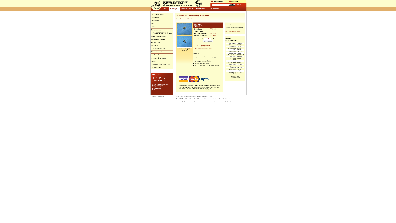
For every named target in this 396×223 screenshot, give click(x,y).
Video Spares (155, 20)
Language (234, 1)
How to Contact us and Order (203, 49)
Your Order (200, 9)
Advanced (238, 4)
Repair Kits (154, 45)
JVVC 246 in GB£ (200, 101)
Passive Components (157, 14)
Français (225, 101)
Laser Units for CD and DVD (159, 49)
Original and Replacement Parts (160, 64)
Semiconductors (156, 30)
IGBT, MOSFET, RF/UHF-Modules (161, 33)
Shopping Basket (218, 1)
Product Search (187, 9)
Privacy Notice (156, 88)
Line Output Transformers (158, 55)
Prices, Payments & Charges (160, 84)
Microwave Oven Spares (158, 58)
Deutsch (219, 101)
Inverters (153, 61)
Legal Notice (212, 98)
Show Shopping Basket (202, 45)
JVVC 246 (189, 18)
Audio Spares (155, 17)
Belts (152, 23)
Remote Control (155, 42)
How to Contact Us (157, 85)
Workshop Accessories (158, 39)
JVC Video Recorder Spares (233, 31)
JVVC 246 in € (190, 101)
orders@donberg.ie (160, 78)
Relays (153, 27)
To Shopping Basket (158, 90)
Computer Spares (156, 67)
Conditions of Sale (157, 87)
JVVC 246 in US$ (210, 101)
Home (165, 9)
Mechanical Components (158, 36)
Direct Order (156, 74)
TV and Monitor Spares (158, 52)
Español (231, 101)
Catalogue (174, 9)
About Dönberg (213, 9)
